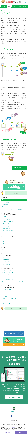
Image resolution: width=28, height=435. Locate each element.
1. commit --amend (6, 289)
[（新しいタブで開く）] (12, 416)
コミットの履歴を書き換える (8, 279)
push (3, 243)
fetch (3, 241)
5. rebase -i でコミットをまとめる (9, 298)
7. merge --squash (6, 303)
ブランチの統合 (5, 207)
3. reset (3, 294)
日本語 (15, 420)
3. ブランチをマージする (7, 223)
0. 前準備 (4, 216)
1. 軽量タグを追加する (7, 259)
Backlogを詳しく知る (14, 397)
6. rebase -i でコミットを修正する (9, 301)
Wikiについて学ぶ (9, 327)
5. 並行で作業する (6, 228)
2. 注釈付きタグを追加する (8, 262)
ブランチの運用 (5, 202)
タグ (3, 249)
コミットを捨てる (6, 275)
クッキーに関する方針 (12, 427)
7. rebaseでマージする (7, 233)
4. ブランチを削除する (7, 226)
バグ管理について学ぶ (10, 333)
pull (2, 239)
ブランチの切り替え (6, 204)
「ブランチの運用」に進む (19, 168)
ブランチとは (5, 200)
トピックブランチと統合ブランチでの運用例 (12, 209)
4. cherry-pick (5, 296)
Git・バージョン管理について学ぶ (9, 314)
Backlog (24, 2)
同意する (20, 432)
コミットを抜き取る (6, 277)
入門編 (3, 6)
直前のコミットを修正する (8, 270)
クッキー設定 (7, 432)
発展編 (8, 6)
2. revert (3, 291)
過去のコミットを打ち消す (8, 272)
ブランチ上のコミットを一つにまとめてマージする (13, 282)
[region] (14, 429)
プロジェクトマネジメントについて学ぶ (11, 320)
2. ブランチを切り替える (7, 221)
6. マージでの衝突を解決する (8, 230)
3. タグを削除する (6, 264)
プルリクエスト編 (17, 6)
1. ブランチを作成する (7, 219)
